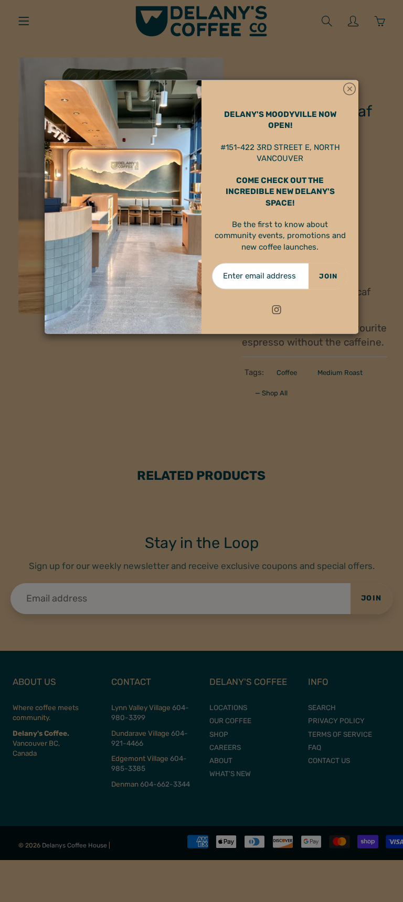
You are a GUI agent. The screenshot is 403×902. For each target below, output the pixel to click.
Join (328, 276)
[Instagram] (276, 309)
